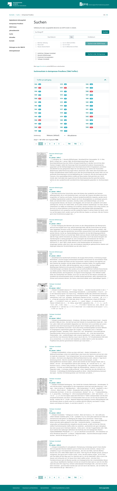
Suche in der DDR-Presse (96, 44)
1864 (36, 113)
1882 (61, 127)
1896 (87, 127)
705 (75, 144)
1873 (61, 95)
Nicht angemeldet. (104, 488)
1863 (36, 109)
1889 (87, 102)
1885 (87, 88)
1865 (36, 116)
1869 (36, 131)
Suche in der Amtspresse (96, 54)
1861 (36, 102)
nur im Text (66, 45)
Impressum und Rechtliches (30, 488)
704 (69, 144)
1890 (87, 106)
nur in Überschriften (69, 43)
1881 (61, 123)
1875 (61, 102)
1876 (61, 106)
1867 (36, 123)
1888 (87, 98)
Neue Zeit (41, 45)
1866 (36, 120)
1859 (36, 95)
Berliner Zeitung (43, 43)
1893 (87, 116)
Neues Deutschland (44, 47)
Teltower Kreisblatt (43, 59)
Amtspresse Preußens (16, 23)
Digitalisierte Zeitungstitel (17, 20)
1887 (87, 95)
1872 (61, 91)
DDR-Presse (12, 27)
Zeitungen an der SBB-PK (17, 47)
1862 (36, 106)
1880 (61, 120)
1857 (36, 88)
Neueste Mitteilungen (44, 55)
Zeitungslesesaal (14, 51)
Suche (18, 15)
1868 (36, 127)
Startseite (11, 15)
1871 (61, 88)
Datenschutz (16, 488)
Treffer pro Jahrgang (44, 80)
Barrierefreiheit (45, 488)
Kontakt (11, 41)
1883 (61, 131)
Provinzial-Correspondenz (45, 57)
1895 (87, 123)
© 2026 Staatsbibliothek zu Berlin (61, 488)
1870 (61, 84)
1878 (61, 113)
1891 (87, 109)
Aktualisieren (72, 135)
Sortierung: (37, 135)
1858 (36, 91)
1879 (61, 116)
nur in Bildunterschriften (70, 47)
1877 (61, 109)
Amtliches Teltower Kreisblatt (47, 53)
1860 (36, 98)
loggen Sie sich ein (41, 66)
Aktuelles (12, 37)
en (107, 15)
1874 (61, 98)
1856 (36, 84)
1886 (87, 91)
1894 (87, 120)
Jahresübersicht (14, 30)
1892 (87, 113)
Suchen (105, 32)
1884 (87, 84)
